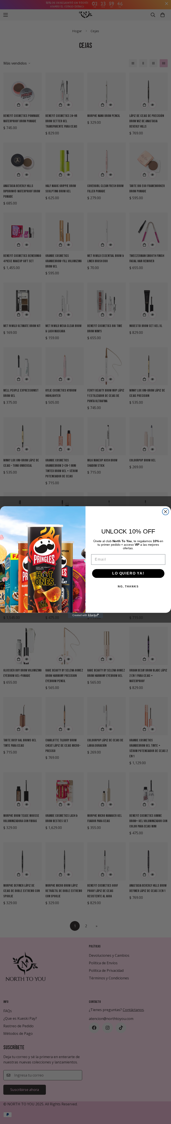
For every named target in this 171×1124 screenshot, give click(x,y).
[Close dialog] (165, 511)
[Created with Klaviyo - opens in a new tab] (85, 615)
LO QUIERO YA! (128, 573)
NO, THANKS (128, 586)
